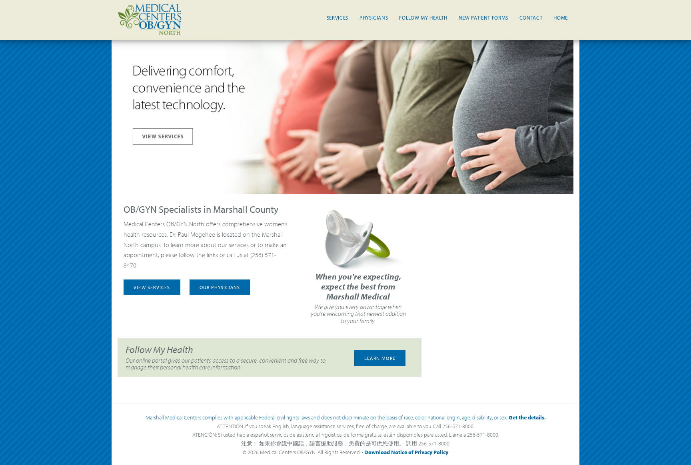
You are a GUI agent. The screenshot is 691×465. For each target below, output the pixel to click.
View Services (152, 287)
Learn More (379, 358)
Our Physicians (220, 287)
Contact (531, 17)
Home (560, 17)
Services (337, 17)
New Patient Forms (483, 17)
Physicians (373, 17)
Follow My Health (423, 17)
